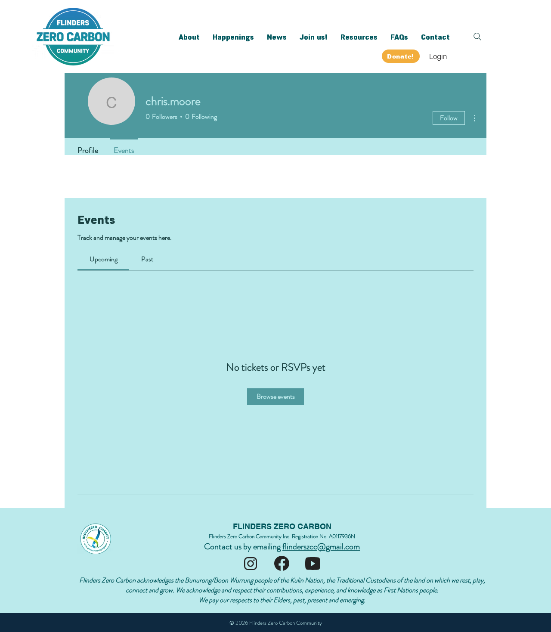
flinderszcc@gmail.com (321, 546)
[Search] (477, 37)
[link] (104, 259)
